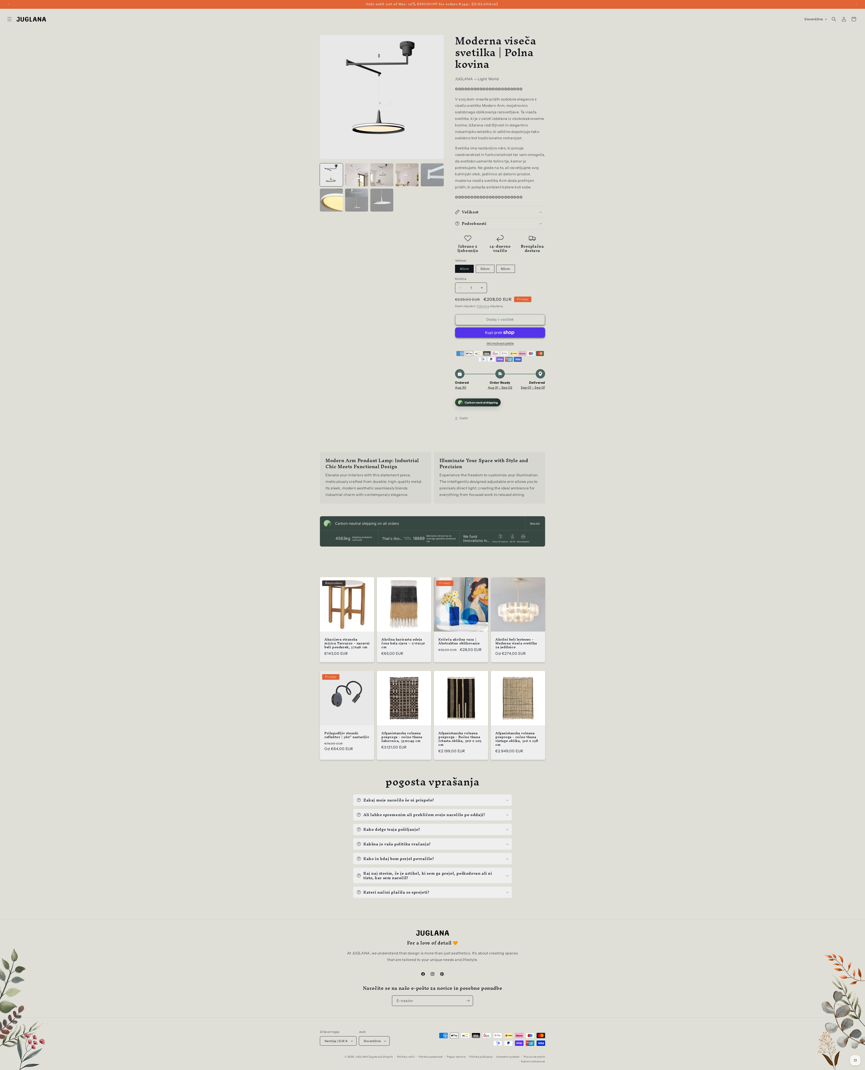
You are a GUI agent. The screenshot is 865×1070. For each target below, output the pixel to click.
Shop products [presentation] (394, 562)
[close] (510, 485)
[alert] (432, 535)
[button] (510, 485)
